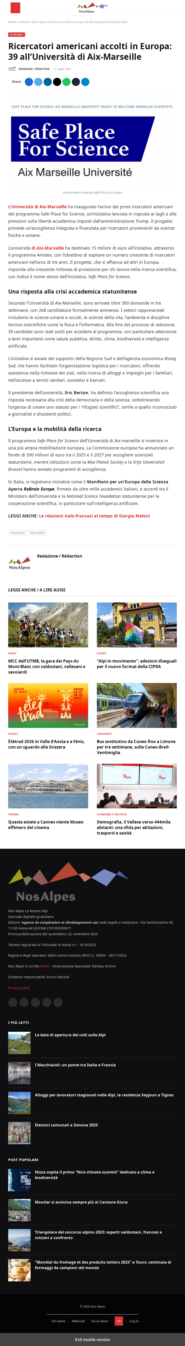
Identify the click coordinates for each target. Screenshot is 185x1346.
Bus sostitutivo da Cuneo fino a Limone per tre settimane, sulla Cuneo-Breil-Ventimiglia (136, 747)
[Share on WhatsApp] (66, 82)
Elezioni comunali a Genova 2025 (66, 1125)
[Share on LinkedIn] (48, 82)
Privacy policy (19, 987)
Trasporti (104, 734)
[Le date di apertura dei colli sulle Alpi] (19, 1043)
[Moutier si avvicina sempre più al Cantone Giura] (19, 1210)
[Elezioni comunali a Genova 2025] (19, 1133)
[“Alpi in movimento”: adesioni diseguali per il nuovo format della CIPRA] (137, 624)
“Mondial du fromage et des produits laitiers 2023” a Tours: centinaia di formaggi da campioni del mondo (103, 1265)
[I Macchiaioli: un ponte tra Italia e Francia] (19, 1073)
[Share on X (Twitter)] (38, 82)
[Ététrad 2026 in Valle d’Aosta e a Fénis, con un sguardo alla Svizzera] (48, 705)
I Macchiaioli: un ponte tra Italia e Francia (75, 1065)
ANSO (45, 966)
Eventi (101, 653)
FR (119, 1321)
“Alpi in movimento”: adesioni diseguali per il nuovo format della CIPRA (137, 663)
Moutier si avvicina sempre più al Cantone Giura (81, 1202)
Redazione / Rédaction (34, 69)
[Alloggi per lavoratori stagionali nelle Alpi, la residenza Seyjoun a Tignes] (19, 1103)
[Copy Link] (76, 82)
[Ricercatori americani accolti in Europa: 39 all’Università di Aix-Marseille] (92, 185)
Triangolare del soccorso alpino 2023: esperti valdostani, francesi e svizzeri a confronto (98, 1234)
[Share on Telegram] (85, 82)
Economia (16, 34)
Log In (134, 1321)
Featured (17, 532)
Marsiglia (37, 532)
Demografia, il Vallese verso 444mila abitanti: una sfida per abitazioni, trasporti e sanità (134, 827)
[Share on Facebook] (29, 82)
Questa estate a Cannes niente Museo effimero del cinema (46, 824)
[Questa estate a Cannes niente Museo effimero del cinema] (48, 786)
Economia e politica (112, 814)
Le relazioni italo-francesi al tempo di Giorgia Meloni (94, 516)
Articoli (24, 22)
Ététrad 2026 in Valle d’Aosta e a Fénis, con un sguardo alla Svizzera (46, 744)
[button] (15, 7)
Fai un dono (99, 1321)
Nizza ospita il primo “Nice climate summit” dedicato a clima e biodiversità (94, 1174)
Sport (12, 653)
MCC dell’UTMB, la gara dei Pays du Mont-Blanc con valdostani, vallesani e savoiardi (46, 666)
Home (12, 22)
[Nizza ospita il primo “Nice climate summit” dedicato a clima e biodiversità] (19, 1180)
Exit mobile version (92, 1339)
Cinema (13, 814)
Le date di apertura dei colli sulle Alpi (70, 1035)
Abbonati (78, 1321)
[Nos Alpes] (92, 8)
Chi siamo (59, 1321)
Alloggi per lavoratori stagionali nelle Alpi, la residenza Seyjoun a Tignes (104, 1095)
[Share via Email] (57, 82)
